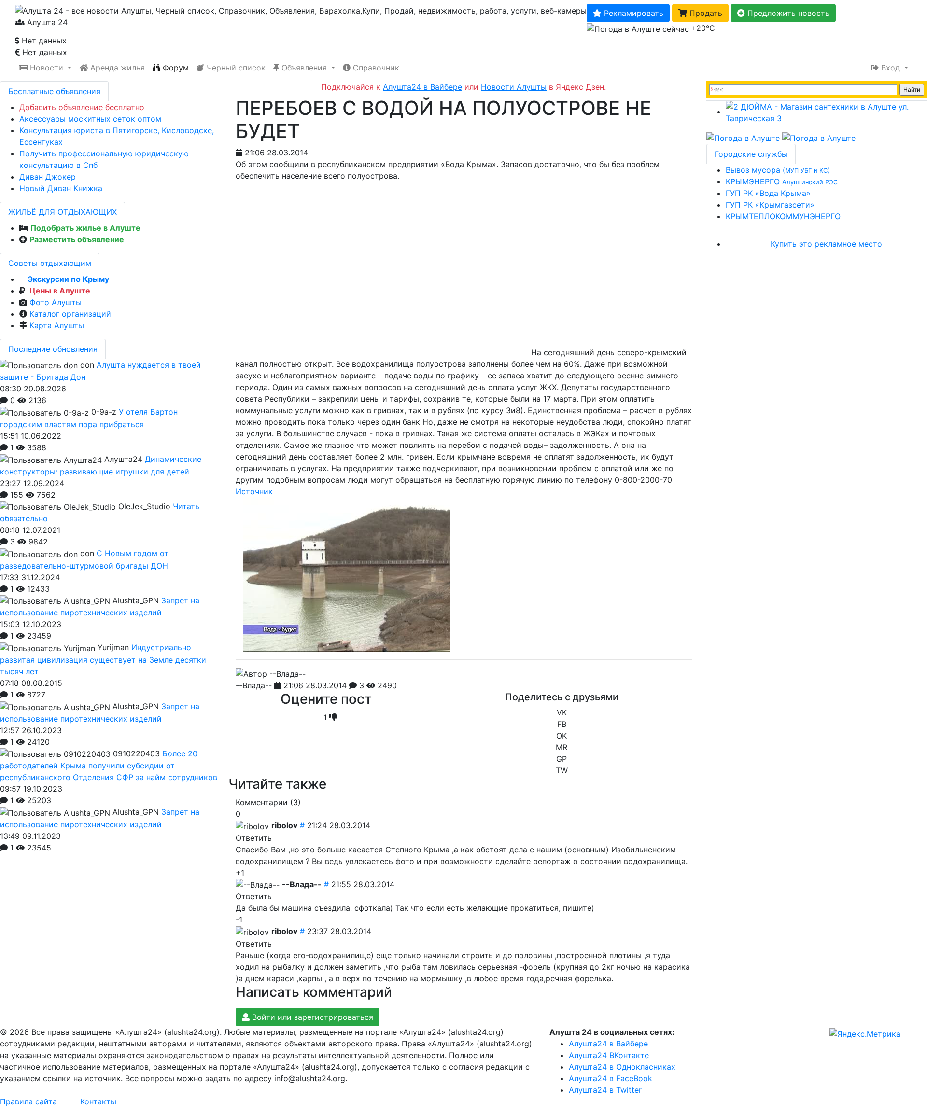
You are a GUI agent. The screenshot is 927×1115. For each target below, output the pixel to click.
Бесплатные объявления (54, 91)
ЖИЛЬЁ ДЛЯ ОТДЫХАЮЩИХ (62, 212)
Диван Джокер (47, 176)
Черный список (235, 67)
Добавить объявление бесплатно (81, 107)
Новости (47, 67)
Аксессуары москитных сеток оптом (90, 119)
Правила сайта (28, 1101)
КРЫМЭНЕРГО (782, 181)
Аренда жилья (116, 67)
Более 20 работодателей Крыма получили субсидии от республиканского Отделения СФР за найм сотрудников (108, 765)
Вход (890, 67)
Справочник (375, 67)
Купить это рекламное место (826, 244)
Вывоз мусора (778, 170)
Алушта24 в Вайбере (608, 1043)
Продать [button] (704, 13)
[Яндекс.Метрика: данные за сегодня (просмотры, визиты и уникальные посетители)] (864, 1034)
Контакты (98, 1101)
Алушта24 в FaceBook (610, 1078)
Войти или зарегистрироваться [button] (311, 1017)
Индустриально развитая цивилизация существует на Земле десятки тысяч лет (103, 659)
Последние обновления (53, 349)
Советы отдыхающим (49, 263)
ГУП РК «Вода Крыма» (768, 193)
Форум (174, 67)
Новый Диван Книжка (60, 188)
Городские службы (751, 154)
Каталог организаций (70, 314)
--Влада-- (254, 685)
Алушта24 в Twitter (605, 1090)
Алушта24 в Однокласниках (622, 1067)
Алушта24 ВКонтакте (609, 1055)
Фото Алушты (55, 302)
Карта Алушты (56, 325)
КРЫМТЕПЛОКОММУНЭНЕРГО (783, 216)
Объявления (304, 67)
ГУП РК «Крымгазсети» (770, 204)
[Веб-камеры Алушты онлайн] (819, 137)
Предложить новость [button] (787, 13)
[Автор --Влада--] (271, 674)
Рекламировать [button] (632, 13)
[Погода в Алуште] (743, 137)
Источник (254, 491)
